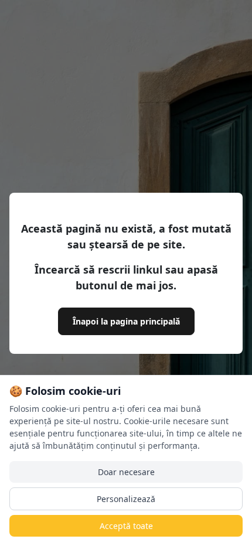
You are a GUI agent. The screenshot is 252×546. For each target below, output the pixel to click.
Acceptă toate (126, 525)
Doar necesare (126, 471)
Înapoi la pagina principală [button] (126, 321)
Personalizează (126, 498)
